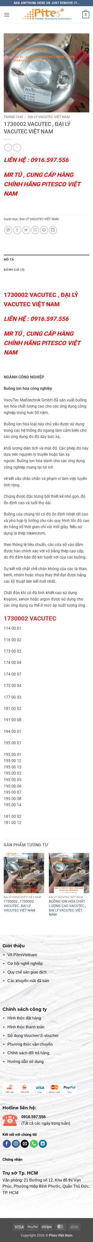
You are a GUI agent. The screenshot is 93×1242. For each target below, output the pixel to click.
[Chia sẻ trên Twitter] (26, 230)
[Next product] (8, 147)
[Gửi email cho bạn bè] (35, 230)
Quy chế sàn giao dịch (27, 972)
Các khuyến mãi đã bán (28, 981)
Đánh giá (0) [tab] (14, 269)
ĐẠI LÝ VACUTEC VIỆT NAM (49, 117)
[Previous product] (17, 147)
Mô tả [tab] (9, 259)
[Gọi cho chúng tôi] (34, 1144)
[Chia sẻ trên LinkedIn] (53, 230)
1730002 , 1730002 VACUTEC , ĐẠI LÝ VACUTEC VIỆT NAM (19, 905)
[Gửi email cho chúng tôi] (25, 1144)
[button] (7, 15)
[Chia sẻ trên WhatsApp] (8, 230)
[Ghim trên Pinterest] (44, 230)
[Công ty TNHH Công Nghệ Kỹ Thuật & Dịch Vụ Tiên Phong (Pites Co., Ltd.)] (46, 14)
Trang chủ (13, 117)
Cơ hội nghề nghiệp (25, 963)
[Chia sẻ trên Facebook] (17, 230)
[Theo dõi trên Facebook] (7, 1144)
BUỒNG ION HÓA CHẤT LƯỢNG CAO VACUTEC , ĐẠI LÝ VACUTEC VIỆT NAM (67, 907)
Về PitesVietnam (22, 955)
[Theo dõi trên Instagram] (16, 1144)
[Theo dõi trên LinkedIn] (43, 1144)
